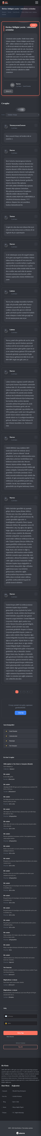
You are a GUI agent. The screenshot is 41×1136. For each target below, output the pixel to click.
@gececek (11, 962)
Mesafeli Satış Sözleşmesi (19, 1091)
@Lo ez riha (12, 804)
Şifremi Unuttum (20, 1043)
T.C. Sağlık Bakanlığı (18, 1112)
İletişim (4, 1112)
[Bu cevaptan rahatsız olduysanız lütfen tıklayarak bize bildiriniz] (35, 125)
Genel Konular (16, 12)
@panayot (12, 769)
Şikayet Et (8, 91)
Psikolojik (10, 741)
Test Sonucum (7, 967)
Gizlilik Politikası (17, 1096)
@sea (10, 950)
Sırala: (3, 114)
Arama (4, 1107)
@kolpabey (11, 997)
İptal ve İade (16, 1101)
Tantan (12, 216)
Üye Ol (20, 1047)
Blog (4, 1101)
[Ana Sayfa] (5, 3)
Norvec (18, 84)
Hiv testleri (6, 774)
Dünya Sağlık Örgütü (18, 1107)
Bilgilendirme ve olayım (10, 980)
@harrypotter (12, 779)
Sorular (9, 12)
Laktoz (12, 291)
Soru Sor (4, 1096)
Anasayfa (4, 12)
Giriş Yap (21, 713)
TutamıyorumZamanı (17, 125)
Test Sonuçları (11, 745)
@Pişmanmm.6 (12, 791)
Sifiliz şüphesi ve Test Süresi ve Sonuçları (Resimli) (18, 764)
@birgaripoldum (13, 816)
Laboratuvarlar (11, 736)
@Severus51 (11, 974)
